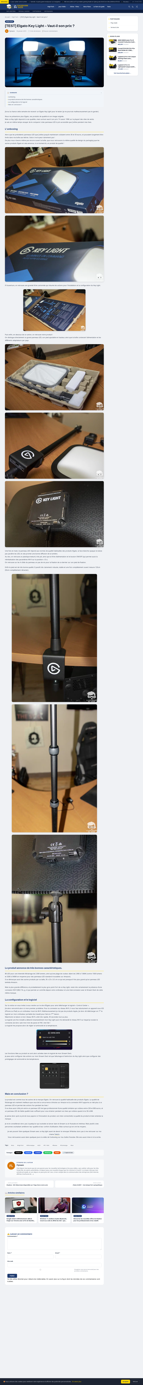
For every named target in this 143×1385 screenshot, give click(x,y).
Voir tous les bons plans (122, 73)
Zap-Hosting (11, 11)
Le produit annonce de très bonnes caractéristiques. (25, 99)
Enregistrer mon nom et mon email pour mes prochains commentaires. (86, 1270)
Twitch (56, 1134)
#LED (39, 1145)
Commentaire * (12, 1236)
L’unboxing (11, 97)
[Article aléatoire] (136, 6)
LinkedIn (37, 1152)
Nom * (9, 1253)
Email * (57, 1253)
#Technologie (64, 1145)
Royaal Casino (24, 11)
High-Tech (15, 17)
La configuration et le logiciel (17, 102)
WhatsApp (48, 1152)
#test (72, 1145)
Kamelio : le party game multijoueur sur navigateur (29, 1)
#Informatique (30, 1145)
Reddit (57, 1152)
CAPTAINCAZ (37, 11)
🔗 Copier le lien (68, 1152)
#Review (55, 1145)
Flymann (20, 1165)
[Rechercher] (129, 7)
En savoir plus (76, 1381)
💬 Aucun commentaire (49, 31)
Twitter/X (18, 1152)
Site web (10, 1261)
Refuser (135, 1381)
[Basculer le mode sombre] (132, 6)
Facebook (28, 1152)
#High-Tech (20, 1145)
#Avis (12, 1145)
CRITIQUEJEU (48, 11)
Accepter (126, 1381)
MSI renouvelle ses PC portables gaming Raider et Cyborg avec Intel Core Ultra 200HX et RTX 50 (75, 1)
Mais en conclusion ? (15, 104)
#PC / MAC (46, 1145)
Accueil (7, 17)
